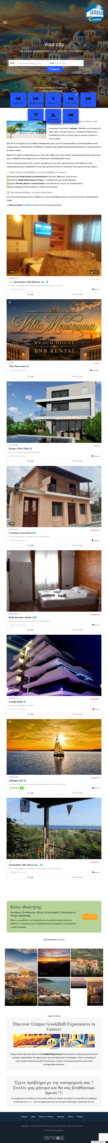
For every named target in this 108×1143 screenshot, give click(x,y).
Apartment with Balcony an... (30, 281)
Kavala (96, 289)
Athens (11, 1002)
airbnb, (11, 286)
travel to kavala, (52, 784)
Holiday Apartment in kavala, (30, 286)
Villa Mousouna (18, 366)
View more (44, 1133)
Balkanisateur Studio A (22, 617)
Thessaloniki (96, 1002)
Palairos (96, 456)
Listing (21, 983)
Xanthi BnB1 (16, 701)
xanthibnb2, (21, 705)
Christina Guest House (21, 533)
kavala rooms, (46, 286)
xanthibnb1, (13, 705)
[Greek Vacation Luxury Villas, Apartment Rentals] (54, 1032)
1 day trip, (12, 784)
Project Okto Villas (19, 448)
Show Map (78, 294)
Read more (15, 1117)
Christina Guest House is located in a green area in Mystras (29, 537)
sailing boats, (41, 784)
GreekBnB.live (28, 205)
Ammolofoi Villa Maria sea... (24, 864)
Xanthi (96, 709)
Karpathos (95, 370)
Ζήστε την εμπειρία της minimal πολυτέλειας (24, 452)
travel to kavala (56, 286)
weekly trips (62, 784)
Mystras (96, 540)
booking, (17, 286)
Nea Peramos (47, 1002)
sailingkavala (16, 780)
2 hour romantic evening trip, (26, 784)
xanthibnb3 (30, 705)
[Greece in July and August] (86, 1032)
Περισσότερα (90, 917)
